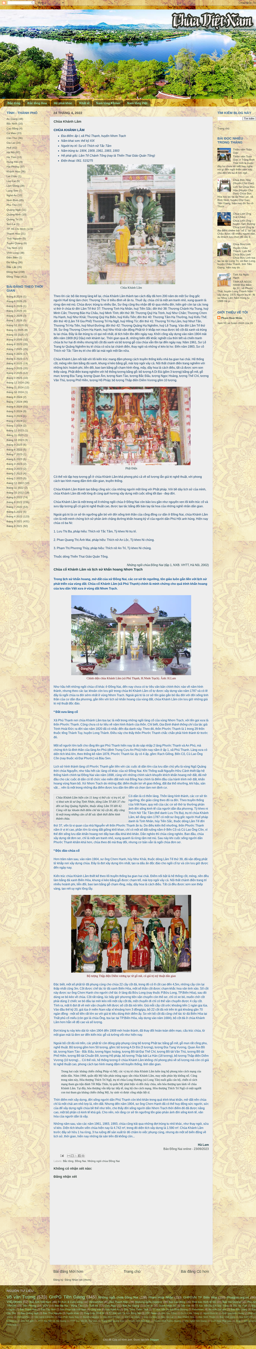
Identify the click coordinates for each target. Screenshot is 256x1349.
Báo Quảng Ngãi (30, 1313)
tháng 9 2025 (14, 339)
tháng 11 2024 (15, 387)
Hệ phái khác (63, 103)
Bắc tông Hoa (37, 103)
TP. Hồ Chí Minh (16, 228)
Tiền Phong (29, 1305)
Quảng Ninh (14, 214)
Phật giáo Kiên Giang (233, 1313)
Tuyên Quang (15, 243)
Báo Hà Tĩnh (240, 1305)
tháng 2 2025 (14, 372)
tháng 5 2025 (14, 358)
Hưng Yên (13, 161)
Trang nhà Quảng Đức (112, 1321)
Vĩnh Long (13, 252)
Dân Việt (186, 1305)
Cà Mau (11, 133)
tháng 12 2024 (15, 382)
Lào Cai (11, 181)
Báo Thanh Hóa (28, 1309)
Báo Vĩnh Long (227, 1317)
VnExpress (14, 1302)
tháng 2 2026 (14, 315)
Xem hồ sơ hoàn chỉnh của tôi (235, 323)
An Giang (12, 118)
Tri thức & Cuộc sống (70, 1301)
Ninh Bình (12, 200)
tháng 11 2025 (15, 329)
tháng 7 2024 (14, 401)
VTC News (151, 1313)
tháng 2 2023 (14, 473)
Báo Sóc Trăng (169, 1313)
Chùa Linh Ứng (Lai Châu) (242, 215)
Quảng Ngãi (14, 209)
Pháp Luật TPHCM (94, 1313)
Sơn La (11, 224)
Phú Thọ (12, 204)
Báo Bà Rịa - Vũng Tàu (69, 1305)
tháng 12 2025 (15, 325)
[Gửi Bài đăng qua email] (61, 1155)
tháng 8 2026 (14, 296)
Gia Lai (11, 142)
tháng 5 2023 (14, 459)
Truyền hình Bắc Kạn (139, 1321)
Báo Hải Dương (231, 1301)
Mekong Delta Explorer (148, 1301)
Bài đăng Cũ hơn (195, 1271)
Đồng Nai (80, 1161)
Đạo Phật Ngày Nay (68, 1317)
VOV (45, 1305)
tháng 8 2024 (14, 397)
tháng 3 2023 (14, 468)
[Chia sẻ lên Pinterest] (83, 1156)
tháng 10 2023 (15, 440)
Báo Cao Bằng (132, 1317)
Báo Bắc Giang (239, 1309)
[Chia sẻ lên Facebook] (79, 1156)
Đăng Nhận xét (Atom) (78, 1279)
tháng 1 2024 (14, 425)
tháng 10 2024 (15, 392)
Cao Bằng (12, 128)
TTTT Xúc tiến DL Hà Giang (52, 1321)
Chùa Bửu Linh (242, 244)
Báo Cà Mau (150, 1317)
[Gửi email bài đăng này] (69, 1156)
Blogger (154, 1339)
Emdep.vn (12, 1321)
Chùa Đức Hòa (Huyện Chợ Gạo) (243, 181)
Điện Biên (12, 257)
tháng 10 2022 (15, 492)
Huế (9, 147)
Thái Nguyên (14, 238)
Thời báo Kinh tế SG (204, 1301)
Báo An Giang (131, 1305)
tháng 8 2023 (14, 449)
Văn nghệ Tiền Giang (196, 1321)
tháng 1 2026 (14, 320)
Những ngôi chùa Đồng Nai (104, 1161)
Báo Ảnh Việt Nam (40, 1301)
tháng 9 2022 (14, 497)
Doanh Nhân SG (168, 1305)
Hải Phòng (13, 166)
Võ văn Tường (21, 1297)
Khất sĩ (84, 103)
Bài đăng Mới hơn (68, 1271)
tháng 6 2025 (14, 353)
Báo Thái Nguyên (52, 1313)
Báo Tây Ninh (48, 1309)
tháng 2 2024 (14, 420)
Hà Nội (11, 152)
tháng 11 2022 (15, 487)
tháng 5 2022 (14, 511)
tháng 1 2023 (14, 478)
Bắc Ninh (12, 123)
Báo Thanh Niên (119, 1301)
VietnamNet (96, 1301)
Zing (238, 1321)
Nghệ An (12, 195)
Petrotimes (198, 1309)
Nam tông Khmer (108, 103)
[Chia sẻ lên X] (76, 1156)
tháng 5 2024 (14, 411)
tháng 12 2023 (15, 430)
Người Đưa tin (210, 1313)
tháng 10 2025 (15, 334)
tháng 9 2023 (14, 444)
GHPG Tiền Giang (67, 1297)
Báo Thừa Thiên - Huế (136, 1309)
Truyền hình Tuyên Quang (167, 1321)
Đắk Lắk (11, 267)
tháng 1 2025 (14, 377)
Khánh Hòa (13, 171)
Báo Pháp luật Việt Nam (73, 1309)
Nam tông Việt (137, 103)
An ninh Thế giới (217, 1309)
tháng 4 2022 (14, 516)
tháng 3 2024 (14, 415)
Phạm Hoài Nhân (231, 317)
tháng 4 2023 (14, 463)
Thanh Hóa (13, 233)
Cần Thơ (12, 138)
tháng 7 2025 (14, 349)
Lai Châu (12, 176)
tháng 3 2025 (14, 368)
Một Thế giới (27, 1321)
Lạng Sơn (12, 190)
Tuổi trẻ (93, 1305)
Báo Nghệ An (112, 1309)
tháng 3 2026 (14, 310)
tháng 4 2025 (14, 363)
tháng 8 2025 (14, 344)
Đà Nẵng (12, 262)
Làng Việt (96, 1309)
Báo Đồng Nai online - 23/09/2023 (186, 1148)
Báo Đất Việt (245, 1317)
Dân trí (149, 1305)
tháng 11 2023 (15, 435)
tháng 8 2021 (14, 526)
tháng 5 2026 (14, 306)
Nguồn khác (72, 1313)
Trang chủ (132, 1271)
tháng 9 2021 (14, 521)
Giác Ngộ (110, 1305)
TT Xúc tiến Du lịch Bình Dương (170, 1309)
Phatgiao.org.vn (238, 1297)
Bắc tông (13, 103)
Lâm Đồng (13, 185)
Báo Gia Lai (167, 1317)
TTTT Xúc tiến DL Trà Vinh (83, 1321)
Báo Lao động (177, 1301)
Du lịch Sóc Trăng (190, 1313)
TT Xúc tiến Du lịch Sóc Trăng (212, 1305)
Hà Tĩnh (11, 157)
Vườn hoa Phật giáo (221, 1321)
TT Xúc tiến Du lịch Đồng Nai (125, 1313)
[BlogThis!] (72, 1156)
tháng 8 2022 (14, 502)
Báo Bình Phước (111, 1317)
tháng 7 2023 (14, 454)
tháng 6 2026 (14, 301)
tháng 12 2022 (15, 483)
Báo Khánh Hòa (186, 1317)
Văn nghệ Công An (44, 1317)
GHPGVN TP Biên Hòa (200, 1297)
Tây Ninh (12, 247)
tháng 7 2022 (14, 506)
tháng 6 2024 (14, 406)
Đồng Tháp (13, 276)
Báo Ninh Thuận (206, 1317)
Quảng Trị (12, 219)
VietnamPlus (23, 1317)
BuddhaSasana (91, 1317)
